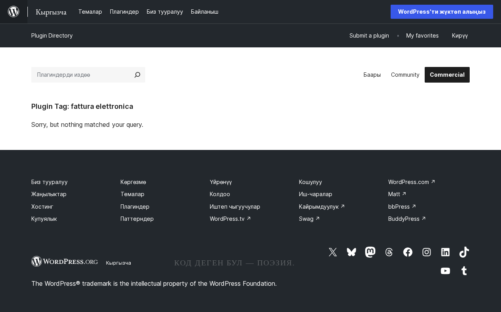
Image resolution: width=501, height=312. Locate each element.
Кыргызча (118, 263)
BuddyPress (407, 218)
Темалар (132, 194)
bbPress (402, 206)
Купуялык (44, 218)
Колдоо (220, 194)
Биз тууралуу (49, 182)
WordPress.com (412, 182)
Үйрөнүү (221, 182)
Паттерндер (137, 218)
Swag (309, 218)
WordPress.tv (230, 218)
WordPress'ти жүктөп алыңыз (442, 11)
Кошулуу (310, 182)
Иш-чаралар (315, 194)
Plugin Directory (52, 35)
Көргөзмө (133, 182)
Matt (397, 194)
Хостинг (42, 206)
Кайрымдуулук (322, 206)
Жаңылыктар (49, 194)
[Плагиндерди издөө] (137, 75)
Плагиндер (135, 206)
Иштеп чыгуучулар (235, 206)
